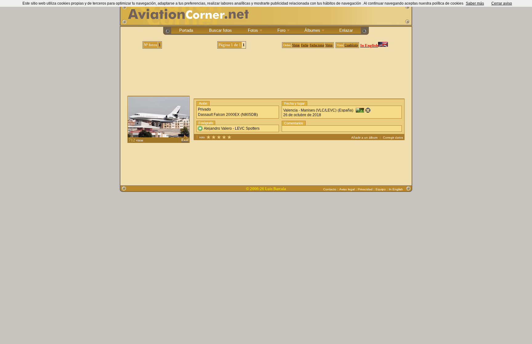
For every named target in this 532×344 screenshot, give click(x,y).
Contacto (329, 189)
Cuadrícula (351, 45)
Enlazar (346, 30)
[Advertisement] (266, 70)
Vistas (296, 45)
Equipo (381, 189)
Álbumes (312, 30)
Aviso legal (347, 189)
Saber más (475, 3)
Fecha (304, 45)
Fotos (253, 30)
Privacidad (365, 189)
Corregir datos (393, 137)
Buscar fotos (220, 30)
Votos (328, 45)
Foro (281, 30)
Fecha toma (317, 45)
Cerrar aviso (501, 3)
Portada (186, 30)
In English (396, 189)
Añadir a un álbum (364, 137)
